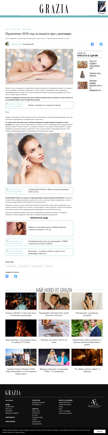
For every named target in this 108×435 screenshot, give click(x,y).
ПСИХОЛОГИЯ (37, 424)
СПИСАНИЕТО (10, 417)
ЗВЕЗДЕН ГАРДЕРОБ (12, 413)
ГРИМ (48, 15)
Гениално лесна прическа (95, 74)
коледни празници (37, 266)
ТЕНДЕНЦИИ (9, 407)
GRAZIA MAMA (10, 421)
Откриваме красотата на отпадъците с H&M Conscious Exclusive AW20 (48, 242)
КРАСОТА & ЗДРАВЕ (15, 29)
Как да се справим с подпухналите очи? (94, 64)
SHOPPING (8, 411)
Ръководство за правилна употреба (87, 314)
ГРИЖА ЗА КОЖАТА (39, 15)
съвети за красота (12, 266)
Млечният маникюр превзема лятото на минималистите (95, 85)
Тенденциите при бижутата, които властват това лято (54, 314)
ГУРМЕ (34, 420)
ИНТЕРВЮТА (36, 405)
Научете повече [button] (20, 432)
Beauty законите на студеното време (44, 105)
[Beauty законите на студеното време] (16, 105)
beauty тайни (48, 266)
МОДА (7, 404)
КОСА (52, 15)
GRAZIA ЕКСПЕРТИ (27, 15)
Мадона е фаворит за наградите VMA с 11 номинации (54, 370)
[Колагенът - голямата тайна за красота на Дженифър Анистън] (16, 252)
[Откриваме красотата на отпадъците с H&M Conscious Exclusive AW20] (16, 242)
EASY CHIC (8, 409)
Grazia (7, 29)
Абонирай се (102, 13)
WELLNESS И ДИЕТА (80, 15)
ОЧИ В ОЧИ (36, 400)
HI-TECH (35, 415)
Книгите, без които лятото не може (54, 341)
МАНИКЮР (58, 15)
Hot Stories (9, 400)
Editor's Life (36, 411)
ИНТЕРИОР (36, 413)
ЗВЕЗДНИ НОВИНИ (38, 402)
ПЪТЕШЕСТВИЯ (37, 417)
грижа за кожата (24, 266)
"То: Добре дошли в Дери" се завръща (87, 370)
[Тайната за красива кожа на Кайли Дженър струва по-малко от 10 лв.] (16, 228)
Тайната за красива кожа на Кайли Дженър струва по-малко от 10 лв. (47, 228)
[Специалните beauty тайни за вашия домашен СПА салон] (16, 190)
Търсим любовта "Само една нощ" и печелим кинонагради (21, 314)
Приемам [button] (99, 431)
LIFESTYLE (35, 409)
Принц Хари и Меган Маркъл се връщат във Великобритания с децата (87, 342)
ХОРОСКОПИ (36, 422)
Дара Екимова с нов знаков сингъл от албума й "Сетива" (21, 341)
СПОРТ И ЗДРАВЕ (68, 15)
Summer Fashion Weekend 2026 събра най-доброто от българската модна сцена (21, 371)
